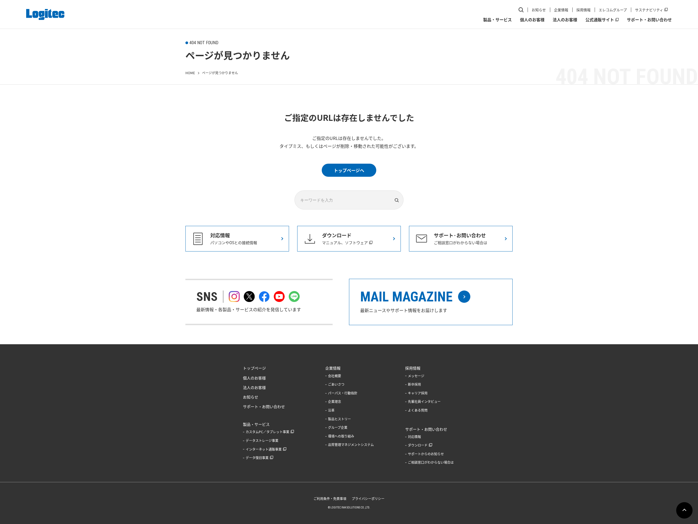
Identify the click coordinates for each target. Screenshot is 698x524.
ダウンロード (418, 445)
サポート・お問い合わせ (649, 20)
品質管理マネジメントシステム (351, 444)
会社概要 (334, 375)
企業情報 (561, 9)
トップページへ (349, 170)
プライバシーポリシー (368, 498)
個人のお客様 (532, 20)
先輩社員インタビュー (424, 401)
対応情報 (414, 436)
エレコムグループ (613, 9)
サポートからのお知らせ (426, 453)
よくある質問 (418, 410)
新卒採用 (414, 384)
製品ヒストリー (339, 419)
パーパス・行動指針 (342, 393)
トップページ (254, 368)
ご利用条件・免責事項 (330, 498)
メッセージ (416, 375)
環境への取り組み (341, 436)
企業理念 (334, 401)
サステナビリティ (649, 9)
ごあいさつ (336, 384)
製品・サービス (497, 20)
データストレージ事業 (262, 440)
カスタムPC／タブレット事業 (267, 431)
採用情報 (583, 9)
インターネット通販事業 (264, 449)
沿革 (331, 410)
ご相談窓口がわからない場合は (431, 462)
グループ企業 (337, 427)
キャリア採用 (418, 393)
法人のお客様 (565, 20)
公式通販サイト (599, 20)
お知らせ (539, 9)
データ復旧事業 (257, 457)
